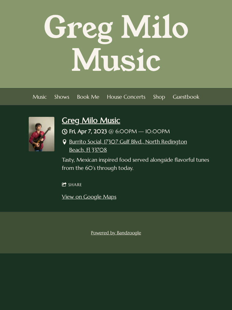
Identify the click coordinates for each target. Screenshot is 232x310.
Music (40, 96)
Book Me (88, 96)
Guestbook (186, 96)
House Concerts (126, 96)
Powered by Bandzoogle (116, 233)
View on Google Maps (89, 196)
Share (75, 184)
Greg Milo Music (91, 120)
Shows (61, 96)
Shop (159, 96)
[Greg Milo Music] (41, 149)
